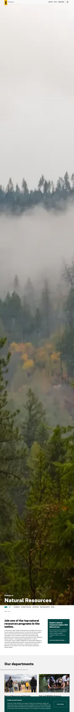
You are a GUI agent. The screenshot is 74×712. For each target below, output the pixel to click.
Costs (55, 2)
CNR (10, 607)
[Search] (9, 2)
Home (5, 611)
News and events (45, 607)
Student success (26, 607)
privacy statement (46, 708)
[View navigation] (67, 2)
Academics (17, 607)
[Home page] (5, 2)
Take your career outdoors (56, 640)
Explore (50, 2)
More (53, 607)
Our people (35, 607)
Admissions (61, 2)
